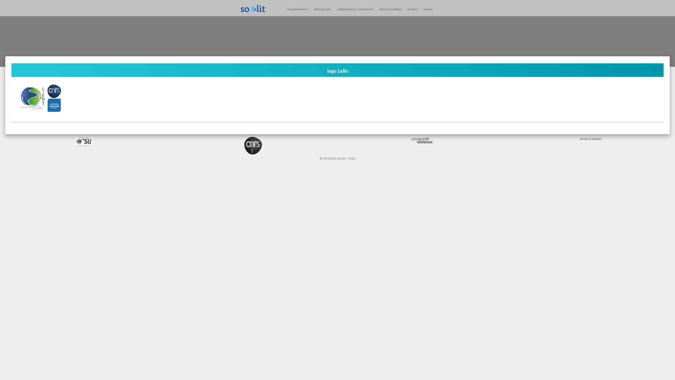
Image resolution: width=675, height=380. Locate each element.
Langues (427, 9)
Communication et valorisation (354, 9)
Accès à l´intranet (590, 139)
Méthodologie (322, 9)
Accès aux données (390, 9)
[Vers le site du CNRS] (253, 145)
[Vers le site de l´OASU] (84, 141)
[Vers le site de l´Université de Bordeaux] (421, 140)
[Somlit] (253, 8)
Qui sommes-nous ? (297, 9)
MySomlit (413, 9)
